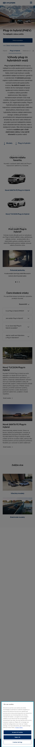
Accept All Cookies (17, 732)
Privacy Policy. (19, 727)
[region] (17, 724)
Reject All (17, 737)
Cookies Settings (17, 742)
